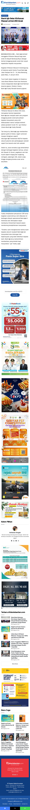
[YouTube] (16, 541)
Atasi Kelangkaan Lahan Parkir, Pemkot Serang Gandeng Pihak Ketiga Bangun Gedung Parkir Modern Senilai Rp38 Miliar (19, 655)
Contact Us (24, 803)
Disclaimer (5, 803)
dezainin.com (19, 801)
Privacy (10, 803)
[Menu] (28, 3)
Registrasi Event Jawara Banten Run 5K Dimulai (7, 725)
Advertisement (17, 803)
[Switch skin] (22, 3)
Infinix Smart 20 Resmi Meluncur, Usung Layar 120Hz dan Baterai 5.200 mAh (19, 635)
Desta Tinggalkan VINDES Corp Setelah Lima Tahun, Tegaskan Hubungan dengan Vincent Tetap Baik (7, 746)
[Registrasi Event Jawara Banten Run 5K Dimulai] (5, 629)
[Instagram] (18, 541)
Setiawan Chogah (15, 532)
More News (15, 663)
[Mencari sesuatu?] (25, 3)
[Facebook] (12, 541)
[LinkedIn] (14, 541)
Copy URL (15, 295)
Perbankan (4, 15)
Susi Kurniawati (6, 24)
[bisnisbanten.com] (10, 3)
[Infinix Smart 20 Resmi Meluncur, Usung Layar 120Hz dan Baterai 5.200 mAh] (5, 636)
